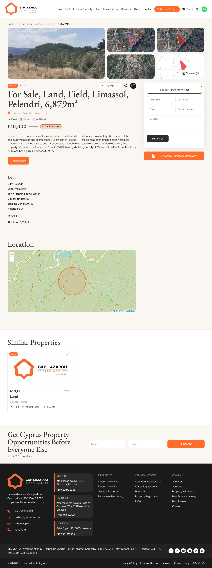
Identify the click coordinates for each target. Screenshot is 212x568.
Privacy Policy (129, 563)
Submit (156, 138)
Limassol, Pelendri (44, 24)
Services (126, 9)
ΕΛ (188, 9)
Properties (24, 24)
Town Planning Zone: (20, 193)
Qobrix (116, 310)
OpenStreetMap (128, 310)
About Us (177, 481)
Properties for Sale (108, 481)
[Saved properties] (197, 9)
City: (10, 184)
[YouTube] (183, 550)
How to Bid (141, 491)
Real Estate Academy (106, 9)
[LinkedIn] (189, 550)
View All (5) (192, 73)
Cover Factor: (16, 198)
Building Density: (18, 203)
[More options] (118, 86)
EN (183, 9)
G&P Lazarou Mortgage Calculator (178, 156)
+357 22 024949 (24, 511)
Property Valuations (183, 491)
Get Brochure (18, 161)
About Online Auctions (148, 481)
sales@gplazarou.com (28, 517)
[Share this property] (125, 86)
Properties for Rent (108, 486)
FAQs (138, 501)
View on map (42, 113)
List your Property (82, 9)
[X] (202, 550)
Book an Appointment (172, 89)
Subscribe (186, 444)
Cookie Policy (181, 563)
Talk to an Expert (167, 9)
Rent (67, 9)
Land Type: (14, 189)
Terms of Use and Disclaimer (156, 563)
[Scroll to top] (209, 545)
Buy (60, 9)
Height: (12, 208)
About (137, 9)
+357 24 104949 (65, 533)
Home (11, 24)
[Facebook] (171, 550)
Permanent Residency (110, 496)
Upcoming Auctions (146, 486)
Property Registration (147, 496)
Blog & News (179, 501)
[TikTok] (195, 550)
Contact (148, 9)
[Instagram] (177, 550)
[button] (11, 254)
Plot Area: (13, 222)
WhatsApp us (22, 523)
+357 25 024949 (65, 515)
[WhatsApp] (204, 9)
